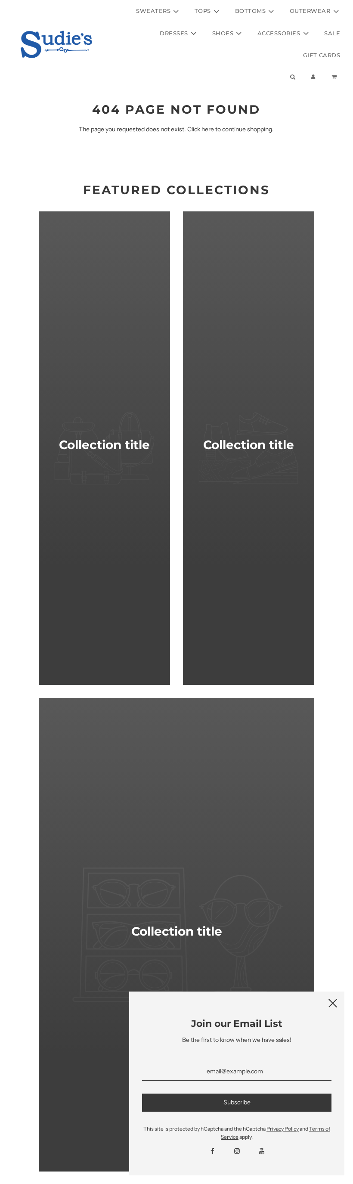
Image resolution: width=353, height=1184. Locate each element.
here (207, 129)
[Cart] (335, 77)
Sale (332, 33)
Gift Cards (321, 55)
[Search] (292, 77)
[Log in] (313, 77)
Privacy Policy (282, 1128)
